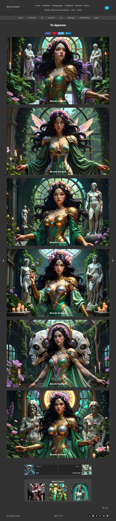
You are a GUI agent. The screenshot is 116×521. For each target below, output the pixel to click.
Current (20, 18)
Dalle (96, 18)
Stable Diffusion (85, 18)
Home (37, 6)
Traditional (68, 6)
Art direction (32, 18)
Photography (57, 6)
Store (73, 10)
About (86, 6)
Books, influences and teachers (57, 10)
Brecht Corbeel (13, 6)
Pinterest (78, 6)
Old (61, 18)
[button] (105, 507)
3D (42, 18)
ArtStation (46, 6)
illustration (51, 18)
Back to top (58, 516)
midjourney (70, 18)
